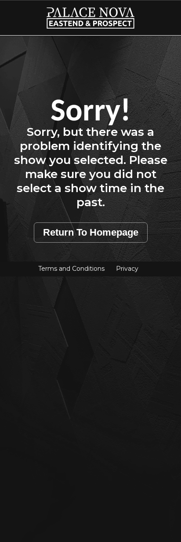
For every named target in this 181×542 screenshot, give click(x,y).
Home (18, 12)
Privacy (127, 269)
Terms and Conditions (71, 269)
